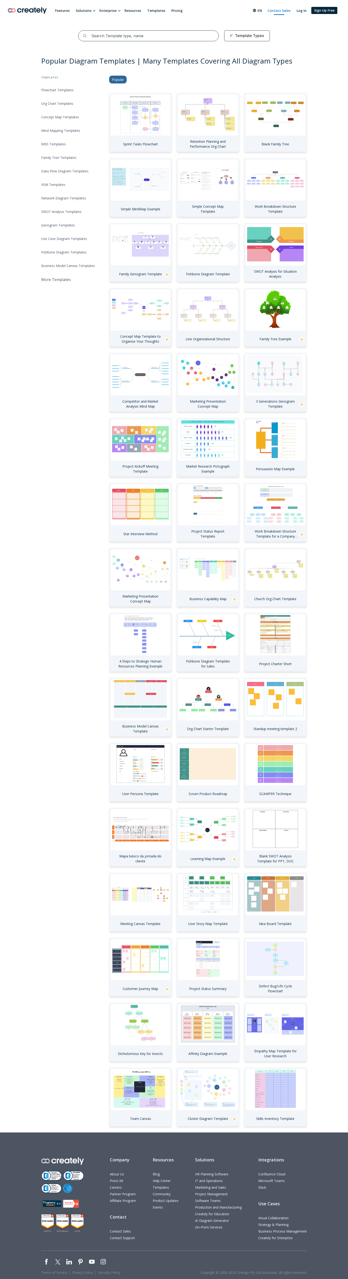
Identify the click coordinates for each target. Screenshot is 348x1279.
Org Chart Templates (57, 103)
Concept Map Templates (60, 117)
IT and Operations (209, 1180)
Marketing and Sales (210, 1187)
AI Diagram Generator (212, 1220)
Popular (118, 79)
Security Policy (109, 1272)
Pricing (177, 10)
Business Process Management (282, 1231)
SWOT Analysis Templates (61, 211)
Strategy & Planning (273, 1224)
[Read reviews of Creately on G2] (71, 1204)
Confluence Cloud (271, 1174)
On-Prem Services (209, 1227)
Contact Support (122, 1238)
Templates (156, 10)
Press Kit (116, 1180)
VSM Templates (53, 184)
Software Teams (208, 1200)
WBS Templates (53, 144)
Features (62, 10)
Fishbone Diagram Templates (64, 252)
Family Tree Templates (58, 157)
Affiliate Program (123, 1200)
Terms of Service (54, 1272)
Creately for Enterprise (275, 1238)
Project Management (211, 1194)
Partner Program (123, 1194)
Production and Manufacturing (218, 1207)
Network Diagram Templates (63, 198)
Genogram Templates (58, 225)
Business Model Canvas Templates (68, 265)
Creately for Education (212, 1214)
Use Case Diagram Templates (64, 238)
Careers (116, 1187)
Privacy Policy (82, 1272)
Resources (133, 10)
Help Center (162, 1180)
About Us (117, 1174)
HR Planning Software (211, 1174)
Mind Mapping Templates (60, 130)
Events (158, 1207)
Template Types (249, 35)
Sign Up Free (324, 10)
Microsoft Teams (271, 1180)
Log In (302, 10)
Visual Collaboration (273, 1218)
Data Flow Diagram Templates (65, 171)
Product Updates (165, 1200)
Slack (262, 1187)
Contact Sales (279, 10)
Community (161, 1194)
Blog (156, 1174)
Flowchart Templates (57, 90)
